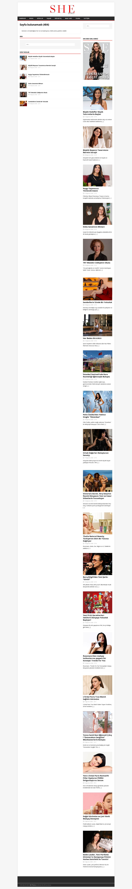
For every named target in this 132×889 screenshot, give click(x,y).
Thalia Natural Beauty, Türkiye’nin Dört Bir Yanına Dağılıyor (96, 538)
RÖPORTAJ (58, 18)
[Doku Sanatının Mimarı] (23, 87)
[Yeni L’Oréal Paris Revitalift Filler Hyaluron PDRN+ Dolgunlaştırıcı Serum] (97, 773)
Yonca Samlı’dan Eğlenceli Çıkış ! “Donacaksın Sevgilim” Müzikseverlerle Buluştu (97, 737)
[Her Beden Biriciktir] (97, 335)
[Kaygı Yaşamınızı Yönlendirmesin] (23, 78)
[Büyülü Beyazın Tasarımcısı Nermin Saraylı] (23, 69)
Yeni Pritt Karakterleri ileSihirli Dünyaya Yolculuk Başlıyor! (95, 617)
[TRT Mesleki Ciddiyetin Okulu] (23, 96)
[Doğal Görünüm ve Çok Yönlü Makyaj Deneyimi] (97, 813)
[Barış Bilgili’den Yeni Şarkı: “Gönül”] (97, 574)
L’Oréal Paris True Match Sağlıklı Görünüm (94, 698)
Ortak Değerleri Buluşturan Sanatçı (96, 454)
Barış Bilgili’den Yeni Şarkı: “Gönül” (95, 578)
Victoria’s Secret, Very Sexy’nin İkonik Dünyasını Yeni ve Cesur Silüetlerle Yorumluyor (97, 496)
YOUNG (78, 18)
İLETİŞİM (86, 18)
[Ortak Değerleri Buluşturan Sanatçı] (97, 450)
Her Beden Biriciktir (92, 338)
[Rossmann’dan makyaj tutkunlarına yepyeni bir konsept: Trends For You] (97, 653)
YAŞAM (49, 18)
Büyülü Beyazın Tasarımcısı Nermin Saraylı (42, 65)
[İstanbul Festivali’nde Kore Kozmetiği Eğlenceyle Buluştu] (97, 371)
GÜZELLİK (40, 18)
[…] (103, 121)
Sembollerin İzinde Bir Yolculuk (38, 101)
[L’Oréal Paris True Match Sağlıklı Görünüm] (97, 694)
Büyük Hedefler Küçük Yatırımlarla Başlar (41, 56)
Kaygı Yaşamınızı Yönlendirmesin (38, 74)
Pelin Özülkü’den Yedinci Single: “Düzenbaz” (94, 415)
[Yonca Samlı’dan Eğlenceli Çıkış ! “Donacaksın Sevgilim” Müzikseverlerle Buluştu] (97, 732)
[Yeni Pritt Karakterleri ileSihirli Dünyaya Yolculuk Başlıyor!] (97, 612)
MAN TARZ (68, 18)
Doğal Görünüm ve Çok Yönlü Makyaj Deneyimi (96, 817)
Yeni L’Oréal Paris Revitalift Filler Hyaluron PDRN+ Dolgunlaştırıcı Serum (96, 778)
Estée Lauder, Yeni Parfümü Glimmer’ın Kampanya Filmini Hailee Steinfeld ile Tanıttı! (97, 856)
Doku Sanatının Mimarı (35, 83)
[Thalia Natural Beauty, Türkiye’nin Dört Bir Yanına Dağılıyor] (97, 533)
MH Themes (33, 885)
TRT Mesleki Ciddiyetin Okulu (37, 92)
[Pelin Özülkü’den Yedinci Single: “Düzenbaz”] (97, 411)
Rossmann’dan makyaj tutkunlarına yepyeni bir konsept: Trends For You (94, 658)
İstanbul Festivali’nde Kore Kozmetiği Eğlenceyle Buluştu (96, 375)
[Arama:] (50, 44)
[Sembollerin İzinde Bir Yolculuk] (23, 105)
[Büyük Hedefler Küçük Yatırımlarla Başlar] (23, 60)
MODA (31, 18)
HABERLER (22, 18)
